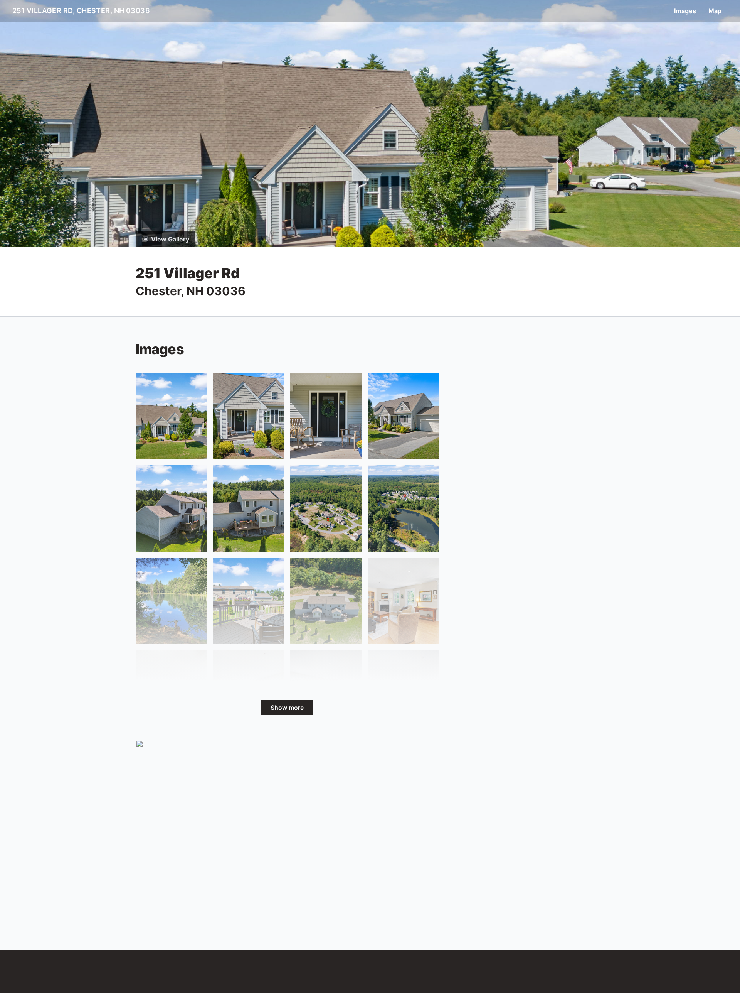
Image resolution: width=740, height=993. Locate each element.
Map (715, 11)
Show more (287, 707)
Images (685, 11)
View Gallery (170, 239)
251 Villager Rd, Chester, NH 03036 (81, 11)
